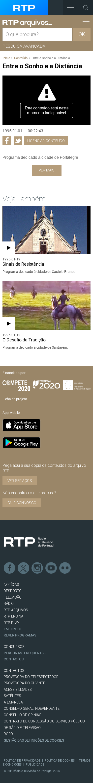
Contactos (14, 659)
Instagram (37, 568)
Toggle (85, 7)
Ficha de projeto (14, 399)
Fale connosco (21, 503)
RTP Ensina (13, 616)
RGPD (8, 734)
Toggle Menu (70, 7)
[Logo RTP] (29, 542)
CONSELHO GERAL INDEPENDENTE (32, 708)
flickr (65, 568)
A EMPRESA (13, 702)
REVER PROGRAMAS (20, 635)
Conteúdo (21, 58)
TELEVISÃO (13, 597)
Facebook (10, 568)
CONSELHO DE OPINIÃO (22, 715)
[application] (46, 100)
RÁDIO (9, 604)
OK (82, 34)
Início (6, 58)
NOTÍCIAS (11, 585)
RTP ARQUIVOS (16, 610)
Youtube (51, 568)
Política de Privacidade (22, 760)
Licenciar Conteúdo (46, 141)
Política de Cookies (60, 760)
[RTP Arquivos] (27, 23)
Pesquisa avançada (23, 46)
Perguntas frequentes (24, 653)
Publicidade (35, 764)
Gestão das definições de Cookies (34, 740)
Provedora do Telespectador (31, 677)
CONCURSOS (14, 647)
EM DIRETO (12, 629)
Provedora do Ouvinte (24, 683)
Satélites (12, 696)
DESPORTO (13, 591)
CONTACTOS (14, 671)
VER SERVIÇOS (19, 480)
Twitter (24, 568)
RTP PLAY (11, 623)
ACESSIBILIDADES (18, 690)
